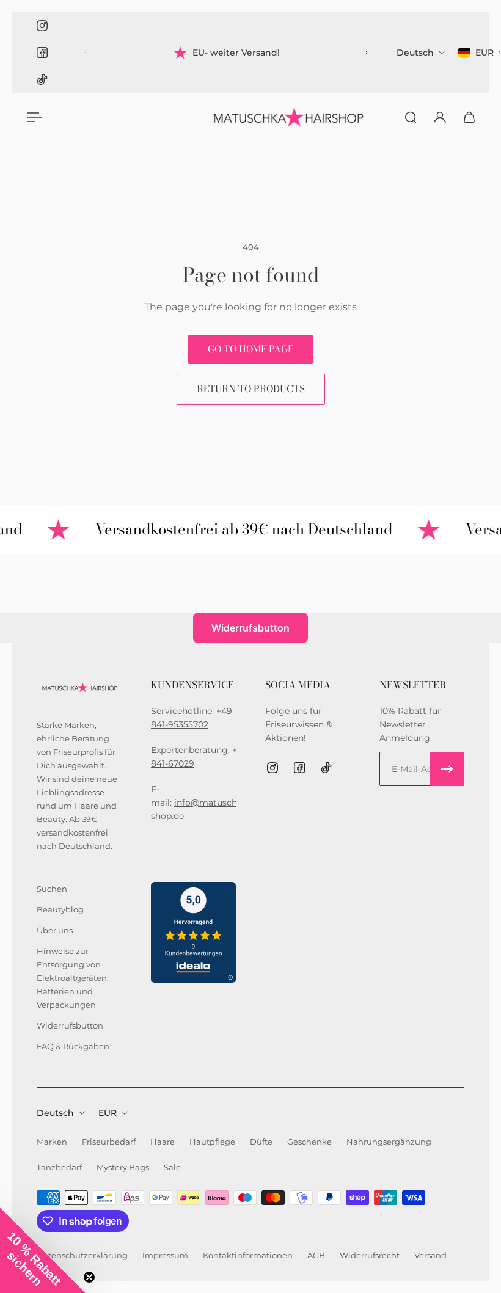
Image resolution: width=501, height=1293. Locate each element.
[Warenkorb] (469, 117)
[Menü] (32, 117)
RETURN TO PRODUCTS (251, 389)
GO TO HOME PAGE (250, 349)
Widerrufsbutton (250, 628)
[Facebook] (42, 52)
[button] (43, 1250)
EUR (107, 1112)
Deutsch (55, 1112)
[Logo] (287, 117)
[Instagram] (42, 25)
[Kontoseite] (440, 117)
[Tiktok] (42, 79)
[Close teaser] (89, 1277)
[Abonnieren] (447, 769)
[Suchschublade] (410, 117)
